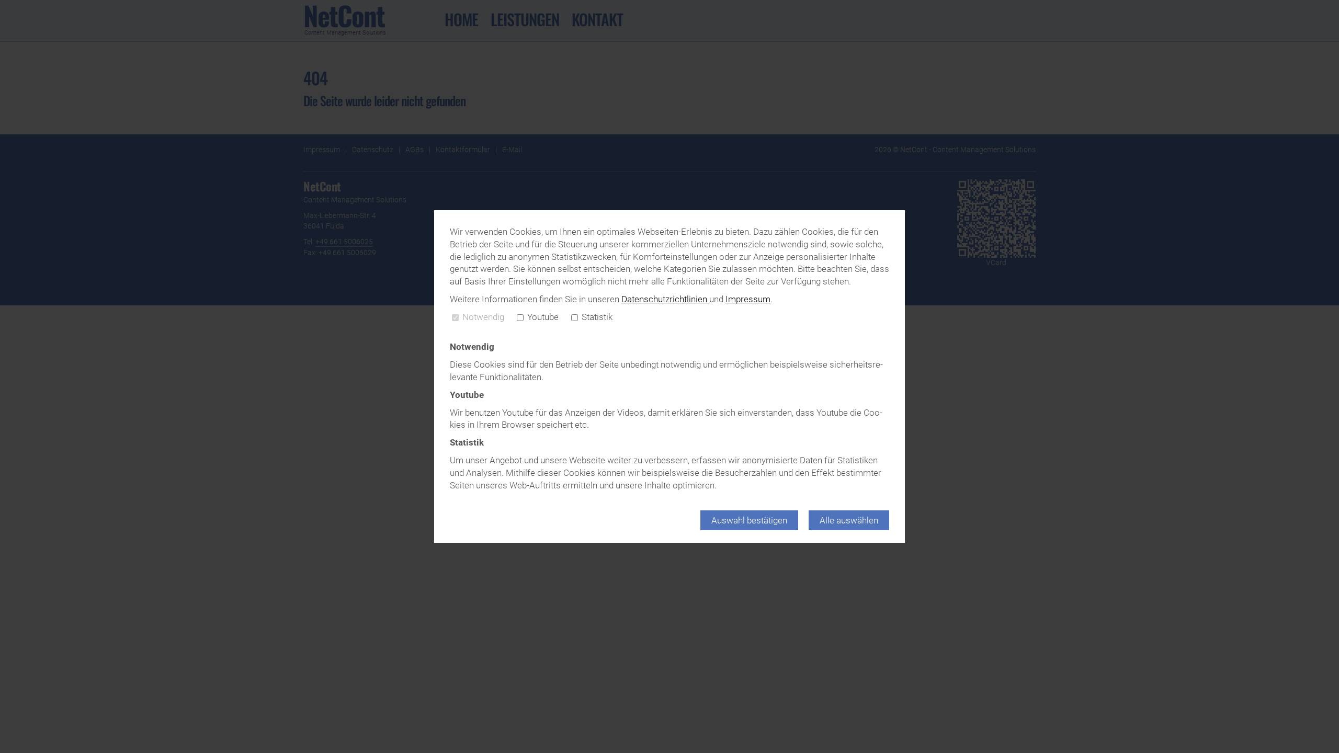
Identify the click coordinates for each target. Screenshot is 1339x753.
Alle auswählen (849, 520)
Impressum (747, 299)
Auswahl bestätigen (749, 520)
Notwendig (482, 317)
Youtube (542, 317)
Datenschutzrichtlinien (665, 299)
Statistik (596, 317)
